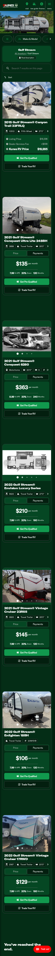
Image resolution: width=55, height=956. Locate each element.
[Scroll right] (50, 39)
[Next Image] (47, 100)
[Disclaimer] (7, 139)
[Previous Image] (6, 100)
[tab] (16, 253)
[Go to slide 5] (36, 115)
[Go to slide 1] (17, 115)
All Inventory (20, 53)
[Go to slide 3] (27, 115)
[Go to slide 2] (22, 115)
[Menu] (49, 4)
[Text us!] (42, 950)
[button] (27, 5)
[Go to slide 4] (31, 115)
